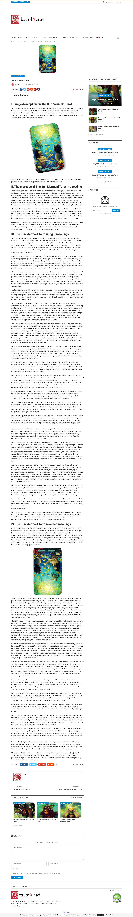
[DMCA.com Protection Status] (117, 898)
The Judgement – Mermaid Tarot (70, 789)
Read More (109, 915)
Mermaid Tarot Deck (18, 75)
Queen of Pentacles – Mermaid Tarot (105, 175)
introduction (22, 37)
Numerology (74, 37)
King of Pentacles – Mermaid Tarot (105, 164)
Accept (101, 915)
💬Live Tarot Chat (88, 37)
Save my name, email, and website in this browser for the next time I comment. (37, 873)
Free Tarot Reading (49, 37)
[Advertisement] (86, 19)
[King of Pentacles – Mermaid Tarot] (47, 810)
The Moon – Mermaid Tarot (22, 789)
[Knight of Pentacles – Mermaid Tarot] (24, 810)
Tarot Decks (35, 37)
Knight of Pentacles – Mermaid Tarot (105, 100)
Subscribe (116, 210)
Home (14, 37)
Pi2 (121, 890)
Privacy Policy (23, 886)
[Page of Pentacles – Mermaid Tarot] (92, 129)
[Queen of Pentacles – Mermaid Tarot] (71, 810)
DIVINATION (62, 37)
